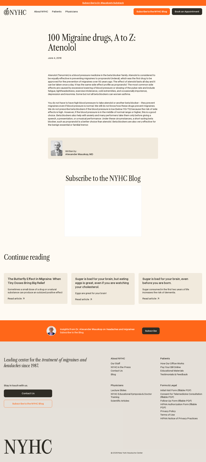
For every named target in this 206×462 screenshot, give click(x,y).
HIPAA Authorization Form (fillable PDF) (178, 406)
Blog (113, 374)
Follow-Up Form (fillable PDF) (176, 400)
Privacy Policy (168, 411)
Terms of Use (167, 414)
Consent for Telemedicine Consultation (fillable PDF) (181, 395)
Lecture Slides (118, 390)
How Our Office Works (172, 363)
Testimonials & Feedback (174, 374)
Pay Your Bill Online (170, 367)
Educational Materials (172, 370)
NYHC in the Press (121, 367)
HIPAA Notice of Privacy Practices (179, 418)
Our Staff (115, 363)
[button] (41, 11)
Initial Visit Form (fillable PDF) (175, 390)
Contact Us (117, 370)
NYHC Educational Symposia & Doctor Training (131, 395)
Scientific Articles (120, 400)
